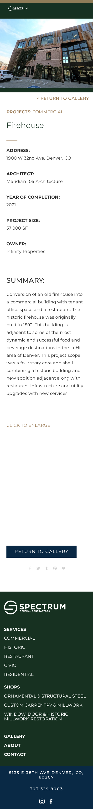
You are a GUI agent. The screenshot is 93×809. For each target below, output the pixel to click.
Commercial (19, 638)
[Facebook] (51, 801)
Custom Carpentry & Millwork (43, 705)
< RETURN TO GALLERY (63, 98)
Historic (14, 647)
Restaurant (19, 656)
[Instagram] (42, 801)
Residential (19, 674)
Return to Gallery (41, 551)
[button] (16, 447)
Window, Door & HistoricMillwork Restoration (36, 717)
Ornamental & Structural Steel (45, 696)
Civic (10, 665)
